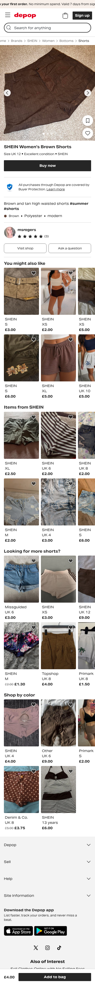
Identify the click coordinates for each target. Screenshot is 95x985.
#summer (79, 203)
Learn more (56, 189)
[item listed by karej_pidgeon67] (21, 435)
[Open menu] (7, 15)
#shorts (11, 209)
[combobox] (47, 28)
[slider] (47, 93)
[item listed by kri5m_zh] (58, 789)
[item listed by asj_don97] (21, 579)
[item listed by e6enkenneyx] (21, 501)
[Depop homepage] (25, 15)
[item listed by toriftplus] (58, 645)
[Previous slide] (7, 92)
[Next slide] (87, 92)
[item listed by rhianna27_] (58, 357)
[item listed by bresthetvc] (21, 722)
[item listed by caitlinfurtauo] (58, 291)
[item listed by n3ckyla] (58, 435)
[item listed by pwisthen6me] (58, 722)
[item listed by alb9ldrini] (21, 645)
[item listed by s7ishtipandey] (21, 357)
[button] (54, 236)
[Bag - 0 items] (65, 15)
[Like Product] (33, 273)
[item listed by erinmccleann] (21, 789)
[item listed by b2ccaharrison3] (21, 291)
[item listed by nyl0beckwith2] (58, 579)
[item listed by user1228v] (58, 501)
